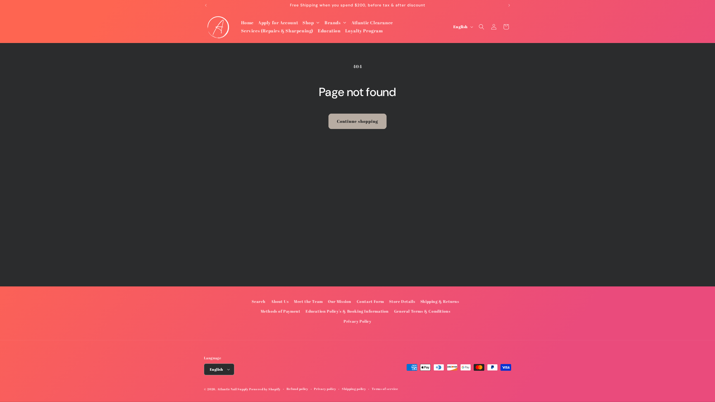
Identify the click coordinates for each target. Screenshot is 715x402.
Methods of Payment (281, 311)
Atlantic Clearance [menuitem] (372, 23)
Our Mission (339, 301)
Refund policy (297, 389)
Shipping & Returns (439, 301)
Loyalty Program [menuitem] (364, 31)
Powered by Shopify (265, 389)
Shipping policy (354, 389)
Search (259, 301)
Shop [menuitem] (308, 23)
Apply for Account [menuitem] (278, 23)
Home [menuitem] (247, 23)
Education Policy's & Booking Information (347, 311)
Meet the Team (308, 301)
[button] (481, 27)
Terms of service (385, 389)
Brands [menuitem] (333, 23)
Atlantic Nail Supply (233, 389)
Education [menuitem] (329, 31)
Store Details (402, 301)
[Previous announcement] (206, 5)
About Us (280, 301)
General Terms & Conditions (422, 311)
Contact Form (370, 301)
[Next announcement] (509, 5)
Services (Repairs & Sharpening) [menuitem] (277, 31)
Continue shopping (357, 121)
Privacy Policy (357, 321)
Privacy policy (325, 389)
